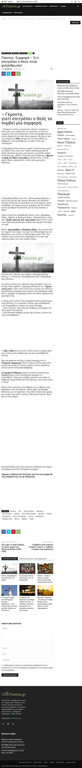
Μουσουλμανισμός (62, 177)
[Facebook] (71, 1)
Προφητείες (53, 6)
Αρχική (3, 19)
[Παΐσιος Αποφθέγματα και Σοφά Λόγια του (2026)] (9, 568)
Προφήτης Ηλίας (7, 519)
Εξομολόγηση (72, 163)
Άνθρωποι (60, 146)
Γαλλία (65, 159)
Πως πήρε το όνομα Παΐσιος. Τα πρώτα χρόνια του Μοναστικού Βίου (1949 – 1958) (13, 548)
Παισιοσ (63, 194)
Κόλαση (60, 170)
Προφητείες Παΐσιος (25, 762)
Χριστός (62, 215)
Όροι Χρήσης (18, 12)
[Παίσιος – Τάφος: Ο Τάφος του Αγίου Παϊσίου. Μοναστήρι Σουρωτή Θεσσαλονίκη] (45, 568)
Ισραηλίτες (41, 513)
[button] (78, 6)
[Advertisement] (27, 37)
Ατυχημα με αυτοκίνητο (65, 156)
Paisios (60, 135)
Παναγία (60, 201)
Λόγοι (30, 53)
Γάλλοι (59, 159)
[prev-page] (2, 614)
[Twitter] (79, 1)
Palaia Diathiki (70, 135)
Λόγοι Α (69, 170)
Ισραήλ (32, 519)
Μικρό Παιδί (70, 173)
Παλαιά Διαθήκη (63, 197)
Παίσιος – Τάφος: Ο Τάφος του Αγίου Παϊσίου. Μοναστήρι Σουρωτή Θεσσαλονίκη (68, 112)
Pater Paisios (63, 139)
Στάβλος (59, 211)
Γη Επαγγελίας (39, 516)
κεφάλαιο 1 (71, 215)
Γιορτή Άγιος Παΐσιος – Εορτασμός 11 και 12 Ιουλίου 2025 (27, 578)
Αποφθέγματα (7, 12)
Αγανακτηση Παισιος (63, 149)
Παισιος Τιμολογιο (73, 187)
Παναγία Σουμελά (72, 201)
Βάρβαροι (24, 519)
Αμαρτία (61, 153)
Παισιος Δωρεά (61, 187)
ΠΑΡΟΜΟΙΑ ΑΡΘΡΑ (10, 559)
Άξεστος (17, 519)
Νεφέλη (49, 513)
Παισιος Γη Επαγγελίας (19, 516)
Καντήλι (30, 516)
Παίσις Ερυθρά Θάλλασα (29, 513)
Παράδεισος (62, 204)
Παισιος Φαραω (7, 513)
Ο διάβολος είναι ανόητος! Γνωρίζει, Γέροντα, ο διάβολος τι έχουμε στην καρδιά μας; (41, 547)
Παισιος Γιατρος (62, 184)
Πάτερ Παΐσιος (66, 180)
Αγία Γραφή (67, 146)
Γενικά (40, 595)
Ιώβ (75, 166)
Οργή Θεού (40, 511)
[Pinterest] (13, 74)
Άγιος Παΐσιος (27, 6)
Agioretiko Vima (61, 128)
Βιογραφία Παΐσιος (25, 573)
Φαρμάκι (66, 211)
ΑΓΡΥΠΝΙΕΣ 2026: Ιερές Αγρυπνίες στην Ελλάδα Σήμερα (68, 92)
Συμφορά (16, 513)
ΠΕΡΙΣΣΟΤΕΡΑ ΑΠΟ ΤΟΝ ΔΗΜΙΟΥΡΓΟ (33, 559)
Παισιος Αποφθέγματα (8, 573)
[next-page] (6, 614)
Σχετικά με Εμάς (70, 762)
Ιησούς (70, 166)
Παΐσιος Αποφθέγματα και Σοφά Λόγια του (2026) (9, 578)
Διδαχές (63, 6)
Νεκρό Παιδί (73, 177)
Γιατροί (70, 159)
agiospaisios (8, 69)
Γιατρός (59, 163)
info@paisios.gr (16, 718)
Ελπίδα (65, 163)
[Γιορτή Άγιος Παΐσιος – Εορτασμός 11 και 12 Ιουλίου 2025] (27, 568)
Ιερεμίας (64, 166)
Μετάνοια (60, 173)
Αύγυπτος (13, 511)
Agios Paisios (64, 132)
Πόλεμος (74, 208)
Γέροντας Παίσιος (41, 6)
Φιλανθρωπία (6, 516)
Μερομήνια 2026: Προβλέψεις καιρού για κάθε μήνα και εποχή (68, 87)
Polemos (74, 139)
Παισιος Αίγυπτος (29, 511)
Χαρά (73, 211)
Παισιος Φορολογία (62, 190)
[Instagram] (75, 1)
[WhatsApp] (18, 74)
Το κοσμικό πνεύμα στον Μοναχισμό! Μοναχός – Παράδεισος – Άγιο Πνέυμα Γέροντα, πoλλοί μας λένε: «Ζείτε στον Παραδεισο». (9, 604)
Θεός (19, 511)
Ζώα (58, 166)
